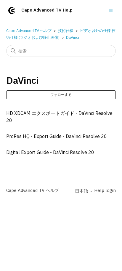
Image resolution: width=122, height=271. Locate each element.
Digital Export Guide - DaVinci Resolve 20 (50, 152)
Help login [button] (105, 190)
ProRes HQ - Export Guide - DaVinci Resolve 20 (56, 136)
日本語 (82, 190)
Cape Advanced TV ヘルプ (29, 30)
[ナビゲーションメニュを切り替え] (111, 10)
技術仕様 (65, 30)
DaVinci (72, 37)
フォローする (61, 94)
